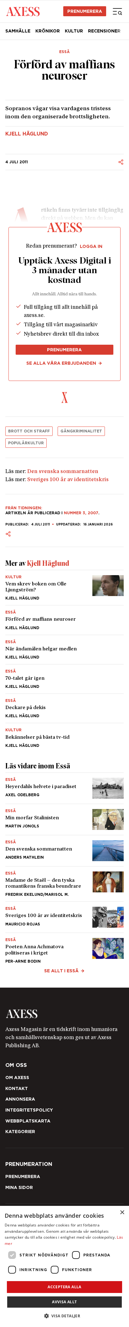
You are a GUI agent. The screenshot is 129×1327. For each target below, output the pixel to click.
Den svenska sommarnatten (62, 471)
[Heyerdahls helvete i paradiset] (64, 788)
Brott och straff (29, 431)
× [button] (122, 1212)
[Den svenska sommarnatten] (64, 850)
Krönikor (47, 30)
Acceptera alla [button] (64, 1287)
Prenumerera (84, 11)
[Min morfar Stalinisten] (64, 819)
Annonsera (20, 1099)
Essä (64, 52)
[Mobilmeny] (117, 11)
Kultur (74, 30)
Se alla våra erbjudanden (61, 363)
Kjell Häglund (26, 133)
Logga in (91, 246)
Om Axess (17, 1077)
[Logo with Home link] (22, 11)
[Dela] (121, 162)
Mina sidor (19, 1187)
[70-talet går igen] (64, 678)
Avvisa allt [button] (64, 1302)
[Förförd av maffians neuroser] (64, 619)
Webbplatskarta (27, 1120)
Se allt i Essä (61, 970)
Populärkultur (26, 443)
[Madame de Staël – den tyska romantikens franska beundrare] (64, 884)
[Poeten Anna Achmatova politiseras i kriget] (64, 948)
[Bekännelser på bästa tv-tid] (64, 735)
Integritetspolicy (29, 1109)
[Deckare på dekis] (64, 708)
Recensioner (104, 30)
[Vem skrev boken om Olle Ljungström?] (64, 587)
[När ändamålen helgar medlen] (64, 649)
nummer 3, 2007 (81, 513)
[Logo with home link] (64, 1014)
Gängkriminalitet (81, 431)
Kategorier (20, 1131)
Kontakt (16, 1088)
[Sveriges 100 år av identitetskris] (64, 917)
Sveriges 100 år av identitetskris (68, 479)
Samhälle (17, 30)
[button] (64, 1316)
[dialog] (64, 1266)
